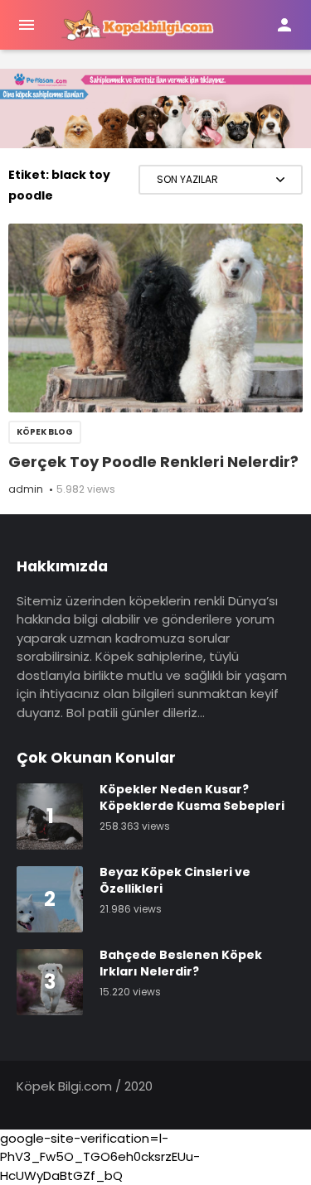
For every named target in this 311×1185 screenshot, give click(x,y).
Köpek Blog (45, 432)
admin (25, 489)
